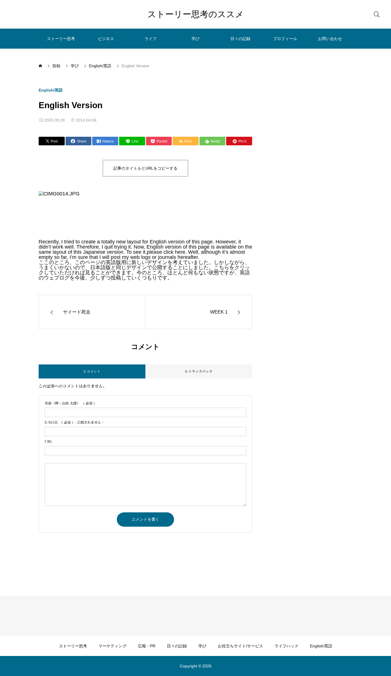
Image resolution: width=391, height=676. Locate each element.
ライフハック (287, 646)
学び (195, 38)
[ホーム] (41, 66)
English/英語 (51, 90)
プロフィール (285, 38)
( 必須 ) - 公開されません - (74, 422)
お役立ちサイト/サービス (240, 646)
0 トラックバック (198, 371)
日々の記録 (240, 38)
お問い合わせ (330, 38)
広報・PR (146, 646)
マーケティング (112, 646)
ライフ (151, 38)
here (180, 252)
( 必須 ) (70, 403)
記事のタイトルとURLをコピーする (145, 168)
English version (167, 242)
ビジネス (106, 38)
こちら (221, 267)
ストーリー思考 (61, 38)
